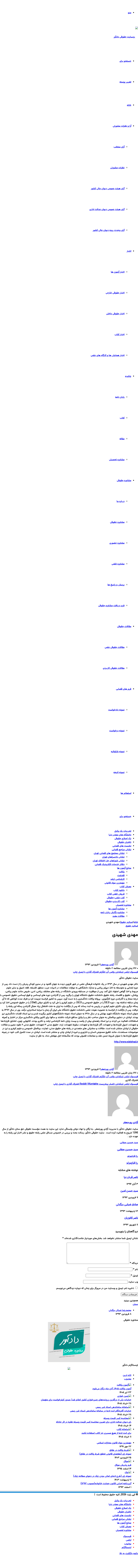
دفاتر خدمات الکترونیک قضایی (110, 864)
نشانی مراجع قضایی (121, 850)
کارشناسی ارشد (117, 879)
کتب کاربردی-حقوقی (115, 901)
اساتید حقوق (126, 922)
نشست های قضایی (121, 846)
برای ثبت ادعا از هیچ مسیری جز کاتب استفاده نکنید (106, 1433)
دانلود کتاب (119, 890)
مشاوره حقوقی (124, 480)
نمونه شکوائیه (118, 752)
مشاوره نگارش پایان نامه (112, 912)
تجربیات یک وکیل (122, 831)
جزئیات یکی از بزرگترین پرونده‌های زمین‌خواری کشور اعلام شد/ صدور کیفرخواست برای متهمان (86, 1400)
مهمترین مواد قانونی (115, 883)
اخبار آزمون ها (118, 272)
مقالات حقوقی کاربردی (114, 668)
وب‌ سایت (133, 1282)
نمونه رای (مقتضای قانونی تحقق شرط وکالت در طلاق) (105, 1454)
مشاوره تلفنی (118, 564)
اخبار (129, 251)
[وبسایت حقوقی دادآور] (126, 37)
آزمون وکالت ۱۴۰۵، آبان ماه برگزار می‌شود (111, 1389)
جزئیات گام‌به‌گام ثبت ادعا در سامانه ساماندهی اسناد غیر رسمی (100, 1411)
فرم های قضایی (123, 689)
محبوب (127, 1379)
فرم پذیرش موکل (123, 1465)
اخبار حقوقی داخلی (115, 314)
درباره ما (121, 501)
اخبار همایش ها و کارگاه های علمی (108, 355)
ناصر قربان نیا (131, 1177)
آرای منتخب (119, 147)
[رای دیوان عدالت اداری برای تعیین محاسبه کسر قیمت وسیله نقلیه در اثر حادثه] (117, 1418)
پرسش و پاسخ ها (116, 585)
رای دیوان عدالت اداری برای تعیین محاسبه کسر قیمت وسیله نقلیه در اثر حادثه (93, 1422)
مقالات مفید (118, 916)
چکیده (128, 376)
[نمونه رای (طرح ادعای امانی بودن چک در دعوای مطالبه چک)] (128, 1472)
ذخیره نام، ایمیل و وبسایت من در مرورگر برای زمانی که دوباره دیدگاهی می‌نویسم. (95, 1288)
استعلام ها (126, 793)
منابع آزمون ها (124, 868)
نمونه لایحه (119, 772)
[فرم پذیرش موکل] (127, 1461)
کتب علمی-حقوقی (116, 898)
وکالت (122, 872)
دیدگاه (134, 1263)
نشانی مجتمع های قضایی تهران (109, 853)
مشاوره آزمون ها (116, 909)
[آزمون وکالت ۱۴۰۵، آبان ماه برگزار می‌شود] (124, 1385)
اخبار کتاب (120, 334)
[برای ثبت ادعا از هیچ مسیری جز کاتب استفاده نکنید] (124, 1429)
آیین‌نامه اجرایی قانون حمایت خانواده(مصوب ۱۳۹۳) (106, 1483)
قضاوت (121, 875)
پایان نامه (120, 397)
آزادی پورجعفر (107, 965)
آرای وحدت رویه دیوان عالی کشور (109, 230)
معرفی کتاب (125, 887)
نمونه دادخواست (116, 710)
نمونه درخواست (117, 731)
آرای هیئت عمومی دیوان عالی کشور (108, 189)
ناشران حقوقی (124, 842)
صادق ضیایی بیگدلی (127, 1204)
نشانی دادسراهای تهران (113, 857)
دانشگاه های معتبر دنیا (120, 835)
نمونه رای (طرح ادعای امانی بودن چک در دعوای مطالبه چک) (102, 1476)
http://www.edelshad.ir (126, 1042)
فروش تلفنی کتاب (116, 894)
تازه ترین (127, 1375)
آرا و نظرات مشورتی (122, 126)
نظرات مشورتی (117, 168)
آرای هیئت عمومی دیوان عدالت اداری (107, 209)
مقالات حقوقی (124, 626)
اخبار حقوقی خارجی (115, 293)
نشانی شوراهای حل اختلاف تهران (109, 861)
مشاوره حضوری (117, 543)
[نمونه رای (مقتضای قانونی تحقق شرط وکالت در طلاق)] (120, 1450)
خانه (129, 105)
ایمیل (134, 1276)
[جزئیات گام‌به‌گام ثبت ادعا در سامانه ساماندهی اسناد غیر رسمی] (113, 1407)
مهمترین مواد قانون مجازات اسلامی (114, 1443)
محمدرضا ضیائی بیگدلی (120, 1310)
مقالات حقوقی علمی (115, 647)
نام (135, 1269)
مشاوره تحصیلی (117, 460)
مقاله (122, 439)
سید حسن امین (129, 1191)
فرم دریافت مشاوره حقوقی (111, 606)
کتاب (122, 418)
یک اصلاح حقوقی (122, 838)
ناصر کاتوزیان (131, 1218)
